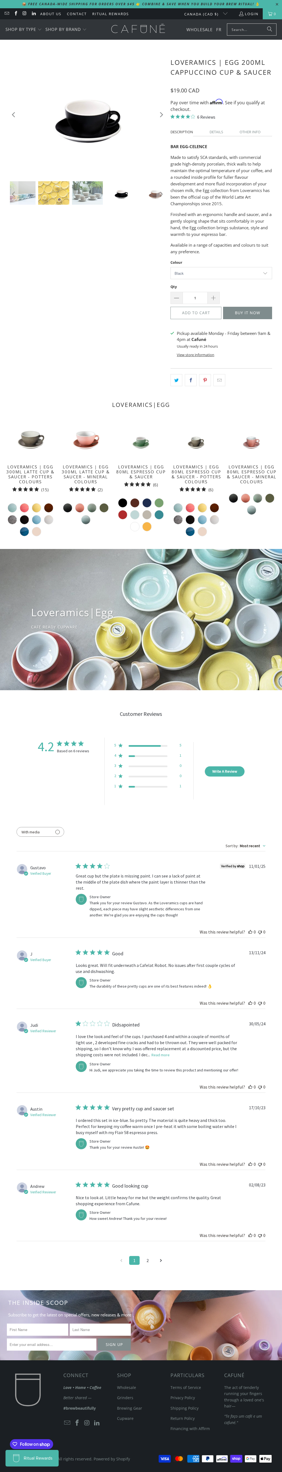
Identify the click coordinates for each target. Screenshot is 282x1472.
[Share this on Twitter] (176, 380)
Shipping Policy (184, 1408)
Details (216, 131)
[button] (24, 30)
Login (252, 13)
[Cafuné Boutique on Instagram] (24, 13)
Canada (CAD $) (202, 14)
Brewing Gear (129, 1408)
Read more (160, 1054)
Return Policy (182, 1418)
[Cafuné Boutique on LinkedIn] (33, 13)
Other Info (250, 131)
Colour (176, 262)
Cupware (125, 1418)
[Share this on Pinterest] (205, 380)
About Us (50, 13)
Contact (77, 13)
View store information (195, 354)
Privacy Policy (182, 1397)
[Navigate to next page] (161, 1260)
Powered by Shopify (112, 1459)
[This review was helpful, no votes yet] (250, 932)
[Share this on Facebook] (191, 380)
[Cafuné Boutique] (138, 29)
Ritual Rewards (110, 13)
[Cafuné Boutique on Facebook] (15, 13)
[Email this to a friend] (219, 380)
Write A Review (224, 771)
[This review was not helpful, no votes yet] (260, 932)
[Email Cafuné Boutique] (6, 13)
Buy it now (247, 312)
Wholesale (126, 1387)
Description (181, 131)
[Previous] (14, 114)
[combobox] (245, 845)
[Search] (269, 29)
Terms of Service (185, 1387)
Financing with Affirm (190, 1428)
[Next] (160, 114)
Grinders (125, 1397)
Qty (173, 286)
